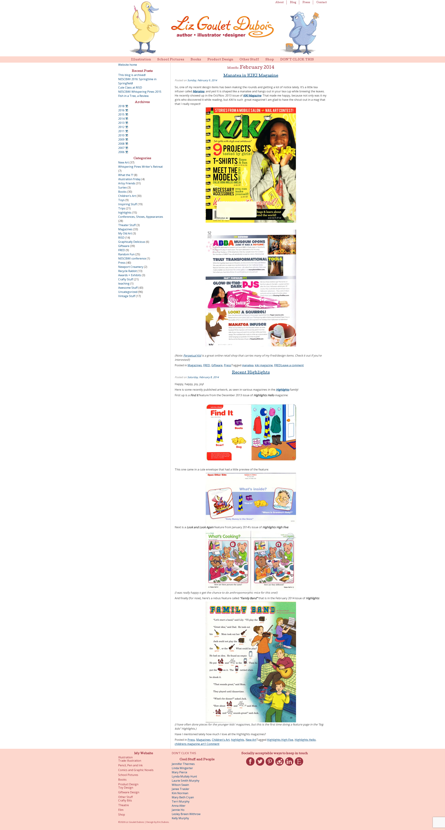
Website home (127, 65)
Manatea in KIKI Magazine (250, 76)
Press (306, 2)
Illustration (141, 59)
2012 (121, 127)
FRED (206, 365)
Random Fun (126, 254)
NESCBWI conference (132, 258)
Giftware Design (128, 792)
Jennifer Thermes (183, 764)
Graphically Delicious (131, 242)
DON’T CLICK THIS (297, 59)
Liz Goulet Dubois (222, 28)
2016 (121, 110)
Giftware (216, 365)
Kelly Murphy (180, 818)
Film (120, 810)
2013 (121, 123)
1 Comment (211, 744)
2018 (121, 106)
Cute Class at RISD (130, 87)
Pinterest (269, 765)
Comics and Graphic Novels (135, 770)
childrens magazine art (189, 744)
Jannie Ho (178, 810)
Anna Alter (178, 806)
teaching (124, 283)
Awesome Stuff (128, 288)
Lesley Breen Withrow (186, 814)
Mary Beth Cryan (183, 797)
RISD (121, 238)
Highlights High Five (280, 740)
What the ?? (125, 175)
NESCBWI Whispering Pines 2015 (139, 92)
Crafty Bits (125, 800)
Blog (293, 2)
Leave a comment (292, 365)
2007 (121, 148)
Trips (121, 208)
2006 (121, 152)
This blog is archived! (131, 75)
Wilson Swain (180, 785)
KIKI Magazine (252, 95)
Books (196, 59)
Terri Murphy (180, 801)
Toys (121, 200)
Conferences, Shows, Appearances (140, 217)
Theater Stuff (127, 225)
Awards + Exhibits (129, 275)
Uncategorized (127, 292)
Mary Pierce (179, 772)
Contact (321, 2)
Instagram (279, 765)
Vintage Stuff (126, 296)
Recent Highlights (251, 373)
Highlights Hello (305, 740)
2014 (121, 119)
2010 (121, 135)
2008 (121, 144)
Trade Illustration (129, 760)
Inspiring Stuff (127, 204)
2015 (121, 114)
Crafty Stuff (125, 279)
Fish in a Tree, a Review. (133, 96)
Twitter (260, 765)
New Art (251, 740)
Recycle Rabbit (127, 271)
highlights (237, 740)
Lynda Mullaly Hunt (184, 776)
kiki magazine (264, 365)
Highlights (282, 390)
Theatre (123, 805)
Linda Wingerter (182, 768)
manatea (247, 365)
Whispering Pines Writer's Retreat (140, 167)
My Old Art (125, 233)
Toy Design (125, 787)
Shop (269, 59)
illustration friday (129, 179)
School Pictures (170, 59)
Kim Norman (180, 793)
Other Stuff (249, 59)
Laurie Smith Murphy (185, 781)
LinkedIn (289, 765)
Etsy (299, 765)
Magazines (195, 365)
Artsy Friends (126, 183)
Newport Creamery (130, 267)
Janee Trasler (180, 789)
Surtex (122, 187)
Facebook (250, 765)
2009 (121, 139)
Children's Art (221, 740)
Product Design (220, 59)
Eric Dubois (163, 822)
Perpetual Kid (192, 355)
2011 (121, 131)
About (279, 2)
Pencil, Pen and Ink (130, 765)
